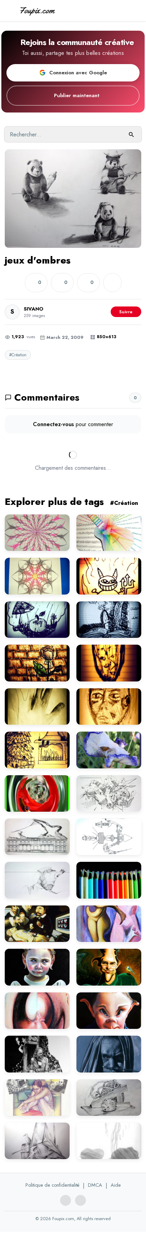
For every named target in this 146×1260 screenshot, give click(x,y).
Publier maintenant (76, 95)
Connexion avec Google (78, 72)
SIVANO (33, 309)
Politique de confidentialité (52, 1185)
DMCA (95, 1185)
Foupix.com (36, 10)
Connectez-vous (53, 424)
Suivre (125, 312)
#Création (17, 355)
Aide (116, 1185)
